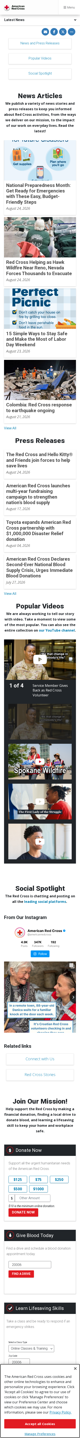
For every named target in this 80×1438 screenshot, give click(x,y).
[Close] (75, 1368)
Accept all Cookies (40, 1424)
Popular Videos (40, 58)
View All (10, 428)
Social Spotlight (40, 73)
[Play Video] (40, 659)
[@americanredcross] (20, 932)
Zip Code (13, 1356)
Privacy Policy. (60, 1412)
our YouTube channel (57, 630)
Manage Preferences (40, 1434)
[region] (40, 1401)
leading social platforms (45, 901)
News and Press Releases (40, 43)
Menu (70, 7)
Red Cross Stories (40, 1074)
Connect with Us (40, 1058)
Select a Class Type (18, 1342)
